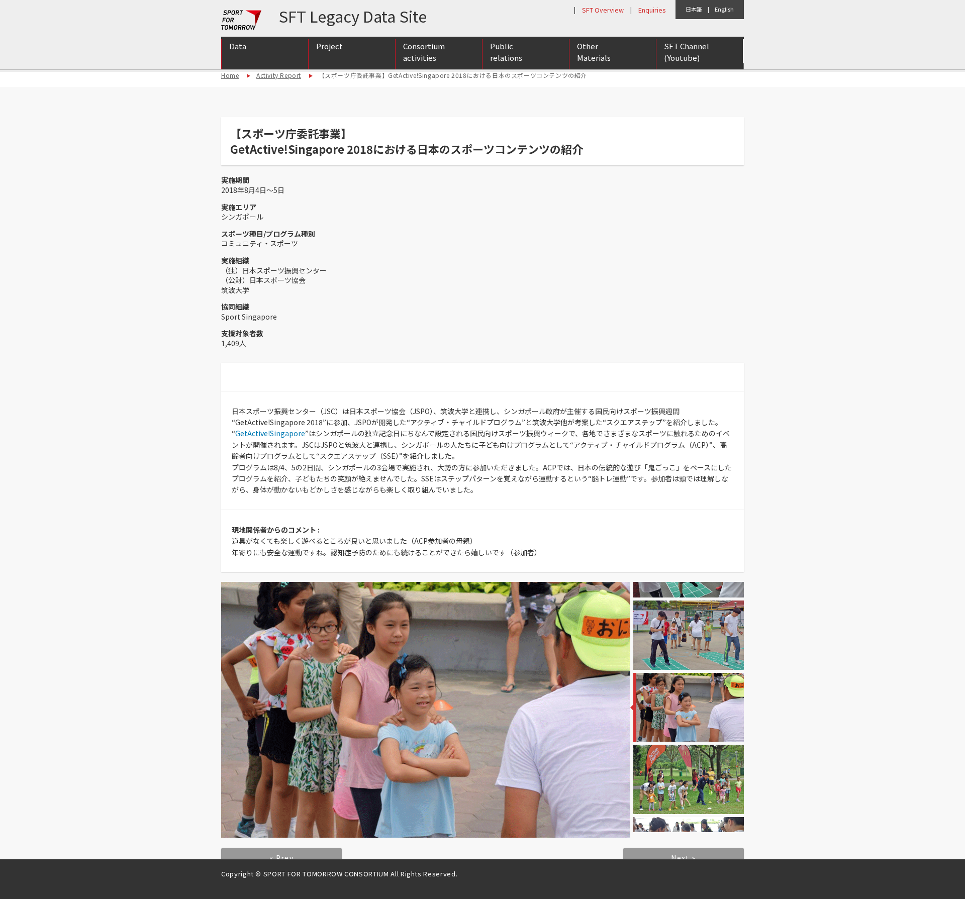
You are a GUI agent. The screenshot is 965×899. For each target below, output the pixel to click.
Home (230, 75)
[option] (425, 710)
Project (329, 46)
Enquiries (651, 10)
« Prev (281, 858)
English (724, 9)
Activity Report (278, 75)
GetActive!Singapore (270, 433)
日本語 (694, 9)
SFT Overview (603, 10)
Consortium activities (424, 52)
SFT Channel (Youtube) (686, 52)
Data (237, 46)
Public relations (506, 52)
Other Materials (594, 52)
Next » (683, 858)
